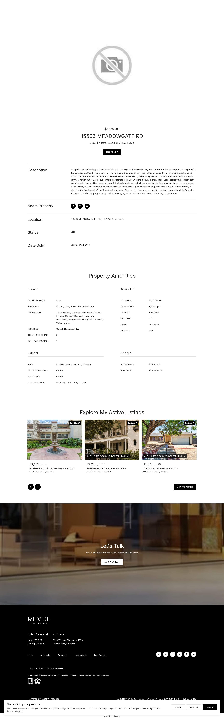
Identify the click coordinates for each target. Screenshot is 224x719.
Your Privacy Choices (112, 716)
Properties (62, 655)
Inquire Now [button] (112, 152)
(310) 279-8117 (35, 640)
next (38, 487)
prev (31, 487)
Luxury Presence (50, 698)
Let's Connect (100, 655)
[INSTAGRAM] (186, 654)
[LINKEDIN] (179, 654)
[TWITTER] (165, 654)
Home (30, 655)
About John (45, 655)
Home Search (81, 655)
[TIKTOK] (172, 654)
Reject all (177, 707)
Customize (194, 707)
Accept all (210, 707)
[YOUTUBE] (193, 654)
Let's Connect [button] (112, 562)
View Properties (185, 487)
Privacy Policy (188, 698)
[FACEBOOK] (158, 654)
